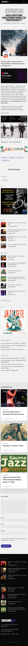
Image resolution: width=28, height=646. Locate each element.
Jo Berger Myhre (20, 157)
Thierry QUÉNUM (6, 486)
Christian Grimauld (7, 23)
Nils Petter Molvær (5, 160)
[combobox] (14, 180)
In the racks (11, 12)
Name (2, 517)
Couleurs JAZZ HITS (14, 9)
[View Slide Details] (14, 149)
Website (3, 530)
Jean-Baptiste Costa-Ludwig (8, 418)
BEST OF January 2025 (17, 349)
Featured (5, 391)
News (21, 12)
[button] (26, 2)
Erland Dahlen (4, 157)
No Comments (23, 23)
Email (2, 524)
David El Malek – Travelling (18, 343)
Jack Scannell (4, 366)
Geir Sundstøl (12, 157)
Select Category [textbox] (5, 180)
